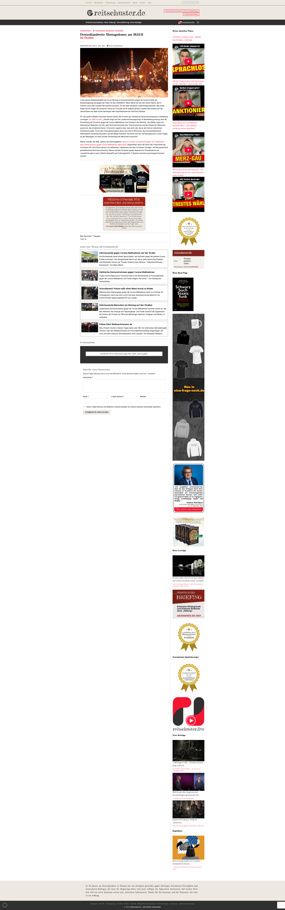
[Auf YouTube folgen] (197, 2)
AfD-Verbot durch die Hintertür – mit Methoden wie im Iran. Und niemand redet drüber (188, 172)
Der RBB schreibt (95, 119)
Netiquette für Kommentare (146, 904)
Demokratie (110, 31)
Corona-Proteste (85, 31)
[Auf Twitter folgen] (186, 2)
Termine (120, 904)
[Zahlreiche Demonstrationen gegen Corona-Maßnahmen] (124, 276)
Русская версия (163, 904)
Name (86, 396)
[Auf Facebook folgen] (183, 2)
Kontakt (142, 3)
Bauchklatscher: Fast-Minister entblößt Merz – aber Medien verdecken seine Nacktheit (185, 126)
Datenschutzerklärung (186, 904)
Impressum (174, 904)
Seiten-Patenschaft (124, 3)
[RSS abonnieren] (194, 2)
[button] (198, 22)
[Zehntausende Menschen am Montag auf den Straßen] (124, 311)
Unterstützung (110, 3)
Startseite (94, 904)
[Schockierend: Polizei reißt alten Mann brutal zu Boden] (124, 293)
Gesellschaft (119, 31)
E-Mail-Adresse (117, 396)
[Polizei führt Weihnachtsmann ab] (124, 328)
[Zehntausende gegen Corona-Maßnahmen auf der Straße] (124, 259)
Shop (149, 3)
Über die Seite (98, 3)
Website (143, 396)
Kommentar (88, 377)
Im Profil (88, 3)
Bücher (135, 3)
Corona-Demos (100, 31)
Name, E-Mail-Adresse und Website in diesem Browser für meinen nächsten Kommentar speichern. (123, 407)
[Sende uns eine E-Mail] (190, 2)
